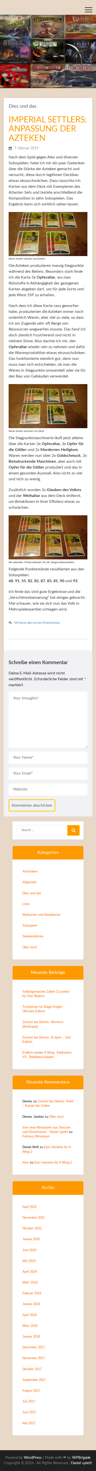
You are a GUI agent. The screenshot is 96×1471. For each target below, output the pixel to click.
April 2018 (29, 1315)
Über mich (29, 947)
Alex (25, 1162)
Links (26, 904)
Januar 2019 (31, 1304)
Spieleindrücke (32, 936)
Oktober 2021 (32, 1228)
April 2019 (29, 1271)
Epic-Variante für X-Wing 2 (53, 1162)
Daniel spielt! (81, 1463)
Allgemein (29, 882)
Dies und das (22, 106)
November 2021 (33, 1217)
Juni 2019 (29, 1250)
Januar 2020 (31, 1239)
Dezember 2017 (33, 1347)
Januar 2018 (31, 1336)
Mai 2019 (28, 1261)
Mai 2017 (28, 1423)
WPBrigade (81, 1457)
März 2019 (29, 1282)
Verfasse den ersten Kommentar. (37, 622)
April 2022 (29, 1207)
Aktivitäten (30, 871)
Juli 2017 (28, 1401)
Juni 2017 (29, 1412)
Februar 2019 (31, 1293)
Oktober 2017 (32, 1369)
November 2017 (33, 1358)
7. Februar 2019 (26, 148)
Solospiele (29, 925)
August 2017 (31, 1390)
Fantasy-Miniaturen (36, 1136)
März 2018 (29, 1326)
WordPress (33, 1457)
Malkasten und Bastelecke (41, 915)
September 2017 (34, 1380)
